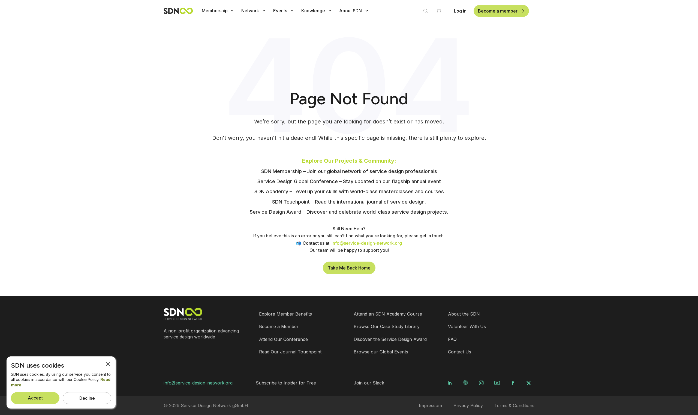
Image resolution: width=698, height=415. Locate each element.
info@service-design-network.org (198, 383)
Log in (460, 11)
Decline (87, 398)
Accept (35, 398)
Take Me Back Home (349, 268)
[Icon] (232, 10)
